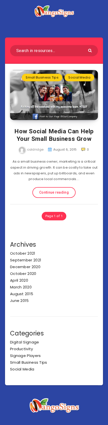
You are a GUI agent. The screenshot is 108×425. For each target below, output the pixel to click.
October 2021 (22, 253)
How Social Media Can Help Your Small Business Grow (54, 135)
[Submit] (90, 50)
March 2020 (21, 287)
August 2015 (21, 293)
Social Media (79, 77)
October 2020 (23, 273)
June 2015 (19, 300)
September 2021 (25, 260)
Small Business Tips (42, 77)
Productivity (21, 348)
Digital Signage (24, 342)
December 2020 (25, 266)
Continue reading (54, 192)
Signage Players (25, 355)
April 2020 (19, 280)
